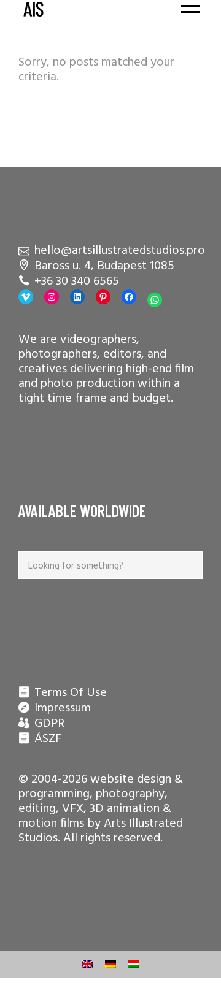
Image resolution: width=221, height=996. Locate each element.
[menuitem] (87, 964)
